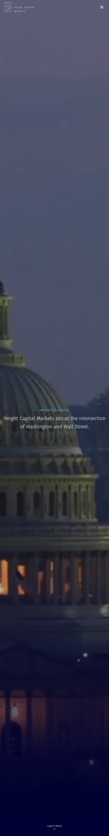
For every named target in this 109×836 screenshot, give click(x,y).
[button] (102, 7)
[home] (19, 7)
